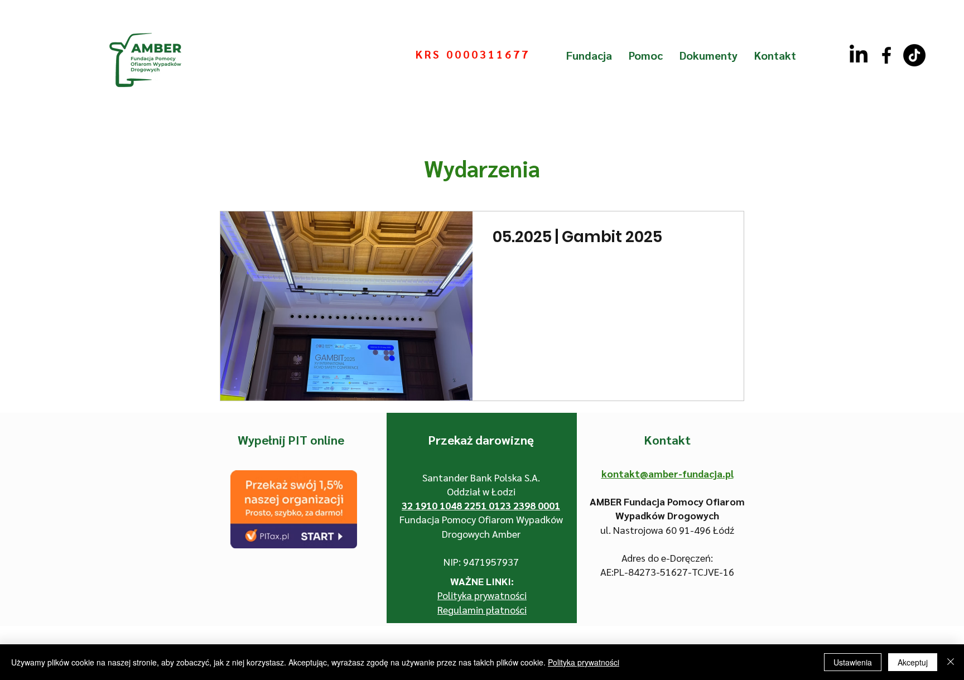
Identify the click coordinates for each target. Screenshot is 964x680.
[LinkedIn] (858, 55)
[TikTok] (914, 55)
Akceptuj (913, 662)
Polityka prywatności (583, 662)
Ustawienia (852, 662)
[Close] (950, 662)
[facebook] (886, 55)
